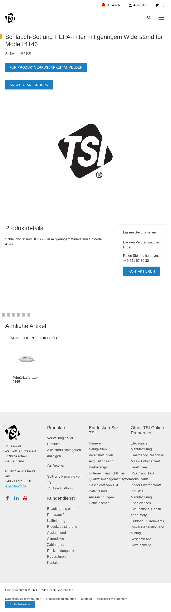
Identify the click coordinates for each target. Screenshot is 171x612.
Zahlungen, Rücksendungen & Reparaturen (61, 551)
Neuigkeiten (98, 449)
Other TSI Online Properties (147, 430)
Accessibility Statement (112, 598)
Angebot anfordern (29, 85)
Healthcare (139, 467)
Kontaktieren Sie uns (142, 273)
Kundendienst (61, 498)
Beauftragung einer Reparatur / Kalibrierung (61, 515)
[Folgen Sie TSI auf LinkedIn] (16, 498)
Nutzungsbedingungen (61, 598)
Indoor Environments (146, 485)
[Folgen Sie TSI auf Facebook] (7, 498)
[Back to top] (166, 607)
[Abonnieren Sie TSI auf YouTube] (25, 498)
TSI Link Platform (60, 488)
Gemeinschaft (99, 503)
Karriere (95, 443)
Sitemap (86, 598)
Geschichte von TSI (103, 485)
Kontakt (52, 562)
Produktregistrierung (62, 526)
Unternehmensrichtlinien (107, 473)
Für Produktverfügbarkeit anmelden (46, 67)
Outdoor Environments (147, 521)
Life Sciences (141, 503)
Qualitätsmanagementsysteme (111, 479)
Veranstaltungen (101, 455)
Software (56, 465)
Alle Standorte (15, 486)
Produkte (56, 427)
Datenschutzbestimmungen (23, 598)
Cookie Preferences (20, 604)
